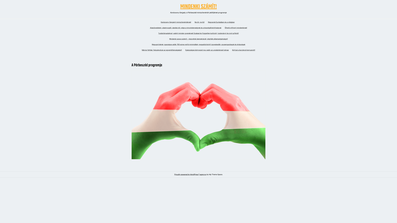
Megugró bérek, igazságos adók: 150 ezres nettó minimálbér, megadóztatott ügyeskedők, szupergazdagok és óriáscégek (198, 45)
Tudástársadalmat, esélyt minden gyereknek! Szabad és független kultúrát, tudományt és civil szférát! (198, 33)
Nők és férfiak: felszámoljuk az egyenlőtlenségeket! (162, 50)
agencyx (203, 175)
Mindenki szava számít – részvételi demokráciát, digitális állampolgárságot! (198, 39)
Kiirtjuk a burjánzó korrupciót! (243, 50)
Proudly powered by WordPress (186, 175)
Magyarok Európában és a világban (221, 22)
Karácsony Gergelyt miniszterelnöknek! (176, 22)
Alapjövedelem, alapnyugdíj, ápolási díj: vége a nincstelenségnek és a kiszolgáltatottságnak (185, 28)
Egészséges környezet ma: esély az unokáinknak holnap (207, 50)
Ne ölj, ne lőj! (199, 22)
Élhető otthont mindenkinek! (236, 28)
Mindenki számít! (198, 7)
